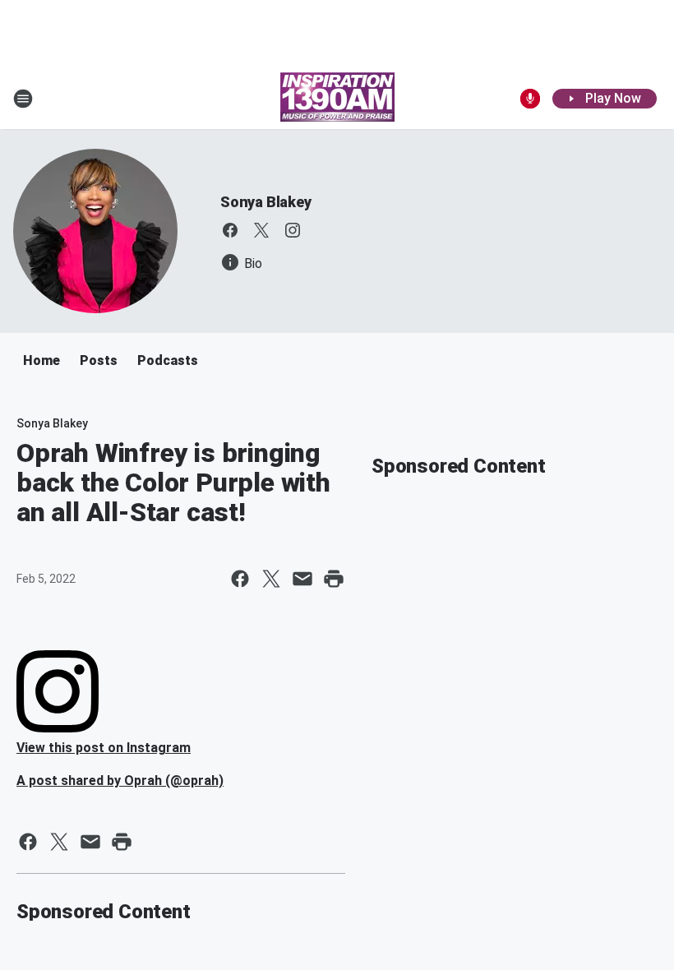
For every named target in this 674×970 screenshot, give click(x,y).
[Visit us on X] (261, 230)
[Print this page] (333, 578)
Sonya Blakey (266, 201)
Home (41, 360)
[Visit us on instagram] (292, 230)
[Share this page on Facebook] (240, 578)
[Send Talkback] (530, 99)
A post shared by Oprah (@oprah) (120, 780)
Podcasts (167, 360)
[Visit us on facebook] (230, 230)
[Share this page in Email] (302, 578)
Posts (99, 360)
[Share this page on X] (271, 578)
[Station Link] (337, 98)
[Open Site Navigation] (23, 99)
